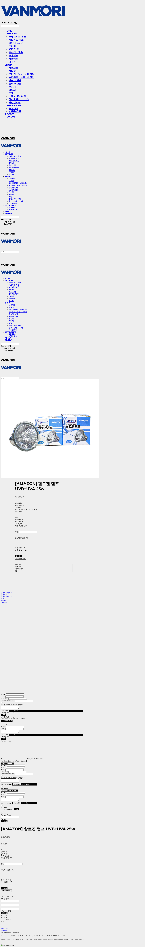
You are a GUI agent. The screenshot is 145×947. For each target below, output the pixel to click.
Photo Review (8, 717)
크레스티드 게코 (17, 36)
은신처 (12, 86)
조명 (11, 93)
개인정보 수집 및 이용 (8, 705)
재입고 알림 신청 (21, 526)
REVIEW (10, 117)
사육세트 (13, 67)
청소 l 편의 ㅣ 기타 (19, 99)
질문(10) (3, 600)
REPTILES (11, 33)
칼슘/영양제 (15, 80)
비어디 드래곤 (16, 42)
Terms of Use (4, 928)
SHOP (8, 64)
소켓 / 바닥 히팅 (17, 96)
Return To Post (7, 809)
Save (15, 790)
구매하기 (4, 821)
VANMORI (15, 111)
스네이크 (13, 55)
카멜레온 (13, 58)
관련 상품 (4, 602)
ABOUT (9, 114)
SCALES (13, 108)
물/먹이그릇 (15, 83)
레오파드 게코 (16, 39)
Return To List (7, 790)
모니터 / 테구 (16, 52)
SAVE (3, 715)
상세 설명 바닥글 (6, 597)
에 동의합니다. (13, 705)
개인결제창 (15, 102)
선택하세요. (19, 519)
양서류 (12, 61)
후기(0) (3, 599)
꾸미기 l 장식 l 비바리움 (21, 74)
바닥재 (12, 89)
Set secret (4, 788)
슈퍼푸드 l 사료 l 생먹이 (21, 77)
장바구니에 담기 (6, 890)
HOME (8, 30)
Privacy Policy (4, 930)
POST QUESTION (8, 763)
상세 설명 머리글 (6, 593)
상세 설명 (4, 595)
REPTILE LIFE (13, 105)
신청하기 (4, 913)
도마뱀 (12, 46)
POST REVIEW (7, 721)
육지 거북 (14, 49)
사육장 (12, 70)
